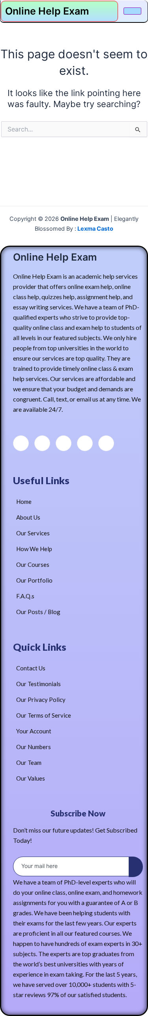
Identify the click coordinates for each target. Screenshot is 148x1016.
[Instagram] (106, 443)
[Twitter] (42, 443)
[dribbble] (85, 443)
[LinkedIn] (63, 443)
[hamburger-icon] (132, 11)
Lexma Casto (94, 228)
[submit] (136, 867)
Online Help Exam (47, 11)
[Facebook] (21, 443)
